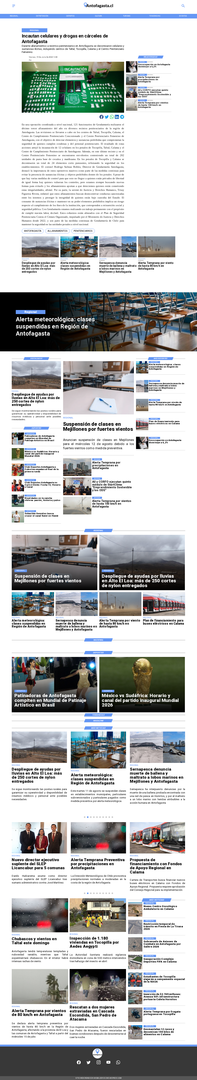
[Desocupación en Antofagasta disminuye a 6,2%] (131, 66)
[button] (33, 230)
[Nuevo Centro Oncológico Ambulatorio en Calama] (135, 909)
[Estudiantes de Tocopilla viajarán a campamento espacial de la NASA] (135, 979)
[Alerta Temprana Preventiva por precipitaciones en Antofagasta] (39, 853)
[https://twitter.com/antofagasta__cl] (89, 1063)
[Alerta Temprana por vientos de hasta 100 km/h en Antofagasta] (131, 105)
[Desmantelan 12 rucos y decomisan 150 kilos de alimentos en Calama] (135, 1032)
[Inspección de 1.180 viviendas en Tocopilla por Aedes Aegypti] (98, 931)
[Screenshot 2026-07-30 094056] (131, 92)
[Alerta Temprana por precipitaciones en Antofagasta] (131, 79)
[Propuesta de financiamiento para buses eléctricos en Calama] (98, 853)
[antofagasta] (98, 9)
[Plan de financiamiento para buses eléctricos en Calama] (142, 424)
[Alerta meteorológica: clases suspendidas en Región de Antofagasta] (142, 367)
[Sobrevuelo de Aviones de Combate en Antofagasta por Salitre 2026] (135, 944)
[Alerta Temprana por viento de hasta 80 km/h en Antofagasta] (142, 405)
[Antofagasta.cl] (14, 7)
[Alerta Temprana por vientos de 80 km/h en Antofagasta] (40, 1003)
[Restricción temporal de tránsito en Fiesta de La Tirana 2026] (135, 927)
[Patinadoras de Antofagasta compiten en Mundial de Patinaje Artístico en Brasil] (18, 438)
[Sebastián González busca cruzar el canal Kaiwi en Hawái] (18, 516)
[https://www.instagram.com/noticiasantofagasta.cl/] (99, 1063)
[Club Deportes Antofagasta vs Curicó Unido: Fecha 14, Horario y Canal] (18, 485)
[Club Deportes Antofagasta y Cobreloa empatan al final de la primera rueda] (18, 470)
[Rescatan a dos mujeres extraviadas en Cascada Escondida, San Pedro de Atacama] (98, 1000)
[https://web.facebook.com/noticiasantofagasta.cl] (79, 1063)
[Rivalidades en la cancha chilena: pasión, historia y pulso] (18, 501)
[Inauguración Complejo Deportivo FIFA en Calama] (135, 962)
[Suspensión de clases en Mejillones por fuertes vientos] (98, 414)
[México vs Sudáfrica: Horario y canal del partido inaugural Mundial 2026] (18, 454)
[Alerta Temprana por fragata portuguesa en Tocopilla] (135, 1015)
